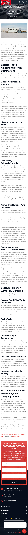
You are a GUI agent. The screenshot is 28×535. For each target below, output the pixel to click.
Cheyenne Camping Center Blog (18, 6)
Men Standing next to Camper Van (10, 434)
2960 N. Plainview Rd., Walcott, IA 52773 (13, 490)
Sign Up (13, 482)
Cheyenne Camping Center (6, 6)
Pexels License (16, 436)
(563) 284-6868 (12, 500)
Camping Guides (4, 7)
